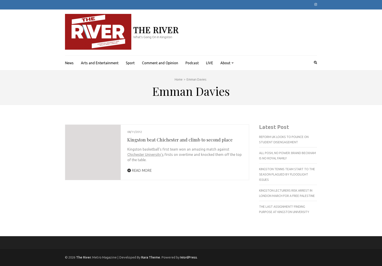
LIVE (209, 63)
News (69, 63)
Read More (141, 170)
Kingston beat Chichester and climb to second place (180, 140)
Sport (130, 63)
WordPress (188, 257)
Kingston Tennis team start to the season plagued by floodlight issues (287, 174)
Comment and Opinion (160, 63)
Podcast (192, 63)
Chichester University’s (145, 155)
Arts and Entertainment (99, 63)
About (225, 63)
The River (156, 29)
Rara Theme (150, 257)
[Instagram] (315, 4)
